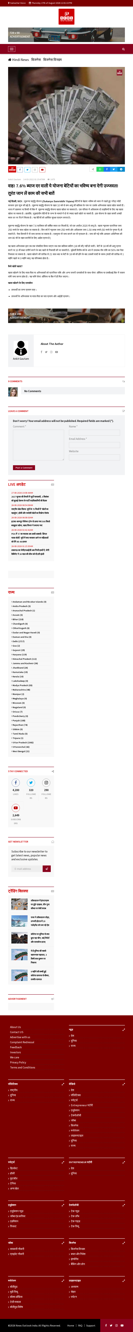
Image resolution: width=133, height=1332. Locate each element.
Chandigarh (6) (20, 623)
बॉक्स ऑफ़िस (16, 1297)
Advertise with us (20, 1037)
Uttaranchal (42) (21, 746)
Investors (15, 1052)
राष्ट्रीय (13, 1090)
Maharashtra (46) (21, 689)
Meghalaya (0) (19, 698)
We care (14, 1057)
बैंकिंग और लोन (78, 1264)
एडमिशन (14, 1221)
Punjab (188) (18, 720)
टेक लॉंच (75, 1216)
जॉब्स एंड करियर (17, 1216)
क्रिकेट (14, 1168)
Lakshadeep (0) (20, 680)
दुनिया (74, 1041)
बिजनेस (36, 59)
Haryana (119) (19, 654)
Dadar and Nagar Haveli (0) (26, 632)
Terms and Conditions (22, 1067)
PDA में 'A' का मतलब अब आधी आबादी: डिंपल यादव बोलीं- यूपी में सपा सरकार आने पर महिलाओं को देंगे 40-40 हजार (29, 537)
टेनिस (13, 1183)
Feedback (16, 1047)
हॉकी (12, 1173)
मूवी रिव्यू (14, 1292)
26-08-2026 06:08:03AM (22, 517)
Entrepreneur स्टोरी (82, 1105)
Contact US (16, 1032)
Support (90, 1325)
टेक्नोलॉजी (76, 1115)
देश (72, 1035)
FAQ (80, 1325)
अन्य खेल (14, 1188)
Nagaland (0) (19, 707)
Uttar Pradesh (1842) (23, 742)
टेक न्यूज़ (75, 1211)
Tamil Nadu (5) (20, 733)
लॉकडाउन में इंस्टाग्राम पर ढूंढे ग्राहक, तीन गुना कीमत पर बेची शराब (40, 904)
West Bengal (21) (21, 751)
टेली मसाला (15, 1302)
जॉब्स (73, 1120)
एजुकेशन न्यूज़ (16, 1211)
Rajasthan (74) (20, 724)
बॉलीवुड (13, 1287)
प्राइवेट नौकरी (17, 1254)
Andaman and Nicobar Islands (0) (29, 601)
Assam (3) (17, 614)
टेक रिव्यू (75, 1226)
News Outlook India (26, 1325)
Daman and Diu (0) (21, 636)
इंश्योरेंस (74, 1259)
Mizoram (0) (18, 702)
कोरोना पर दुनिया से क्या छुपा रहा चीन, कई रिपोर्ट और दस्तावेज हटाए (40, 938)
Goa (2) (16, 645)
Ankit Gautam (14, 179)
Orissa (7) (17, 711)
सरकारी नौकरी (17, 1249)
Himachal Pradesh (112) (24, 658)
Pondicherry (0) (20, 716)
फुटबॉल (13, 1178)
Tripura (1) (17, 738)
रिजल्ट (13, 1226)
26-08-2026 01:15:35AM (22, 546)
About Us (15, 1027)
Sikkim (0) (17, 729)
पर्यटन (74, 1297)
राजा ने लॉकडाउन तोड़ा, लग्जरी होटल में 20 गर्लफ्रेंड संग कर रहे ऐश (40, 921)
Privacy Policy (18, 1062)
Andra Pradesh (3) (21, 606)
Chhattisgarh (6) (21, 628)
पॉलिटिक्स (76, 1095)
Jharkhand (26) (20, 667)
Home (70, 1325)
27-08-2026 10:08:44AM (22, 492)
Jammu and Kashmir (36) (25, 663)
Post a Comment (24, 467)
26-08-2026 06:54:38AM (22, 505)
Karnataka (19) (20, 672)
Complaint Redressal (22, 1042)
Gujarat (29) (18, 650)
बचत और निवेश (78, 1254)
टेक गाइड (75, 1221)
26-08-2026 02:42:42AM (22, 529)
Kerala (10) (18, 676)
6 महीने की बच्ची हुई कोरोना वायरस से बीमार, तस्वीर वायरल (40, 975)
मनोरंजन (75, 1130)
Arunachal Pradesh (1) (23, 610)
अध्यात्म (74, 1287)
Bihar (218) (18, 619)
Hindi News (20, 59)
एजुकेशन (75, 1110)
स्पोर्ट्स (74, 1100)
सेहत (73, 1292)
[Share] (93, 169)
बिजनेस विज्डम (52, 59)
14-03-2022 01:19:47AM (34, 179)
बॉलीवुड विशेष (16, 1307)
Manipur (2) (18, 694)
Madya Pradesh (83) (22, 685)
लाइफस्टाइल (77, 1135)
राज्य (73, 1046)
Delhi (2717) (18, 641)
